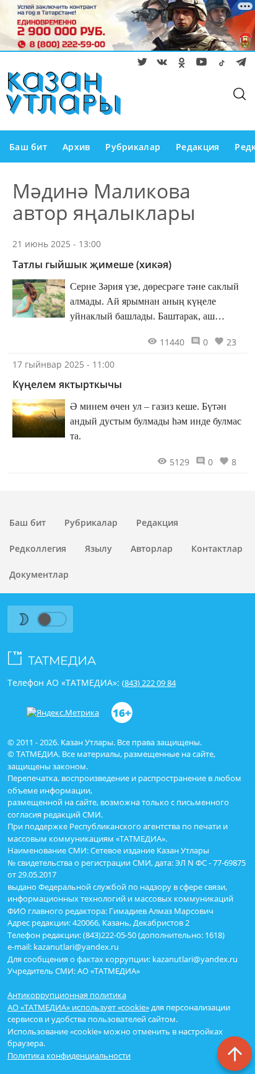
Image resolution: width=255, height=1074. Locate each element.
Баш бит (28, 147)
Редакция (197, 147)
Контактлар (217, 548)
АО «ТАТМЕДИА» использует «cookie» (78, 1007)
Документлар (39, 574)
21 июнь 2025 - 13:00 (56, 244)
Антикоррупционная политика (66, 994)
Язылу (98, 548)
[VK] (160, 64)
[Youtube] (199, 64)
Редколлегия (37, 548)
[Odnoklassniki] (179, 64)
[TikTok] (219, 64)
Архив (76, 147)
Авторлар (152, 548)
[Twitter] (140, 64)
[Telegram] (239, 64)
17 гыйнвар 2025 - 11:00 (63, 364)
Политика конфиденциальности (69, 1055)
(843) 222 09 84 (149, 682)
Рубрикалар (132, 147)
